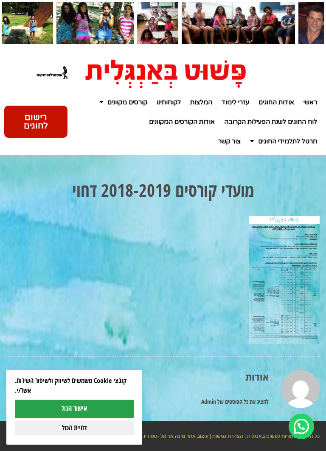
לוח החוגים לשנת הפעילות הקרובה (270, 122)
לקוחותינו (169, 102)
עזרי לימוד (235, 102)
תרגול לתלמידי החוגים (287, 141)
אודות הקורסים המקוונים (182, 122)
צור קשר (229, 141)
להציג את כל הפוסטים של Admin (235, 402)
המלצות (201, 102)
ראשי (310, 102)
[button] (301, 426)
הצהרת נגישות (227, 436)
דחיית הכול (74, 428)
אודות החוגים (276, 102)
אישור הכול (74, 408)
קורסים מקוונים (127, 102)
